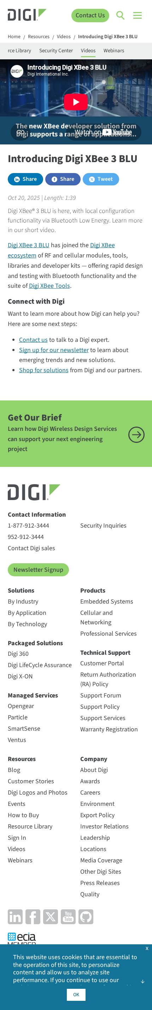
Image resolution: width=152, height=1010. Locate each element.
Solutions (21, 591)
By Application (27, 612)
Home (14, 37)
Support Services (102, 718)
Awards (90, 781)
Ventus (17, 740)
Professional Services (108, 633)
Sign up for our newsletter (54, 350)
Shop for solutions (44, 370)
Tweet (105, 179)
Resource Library (30, 826)
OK (76, 994)
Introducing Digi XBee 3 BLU (108, 37)
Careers (90, 792)
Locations (93, 849)
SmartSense (24, 728)
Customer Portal (102, 663)
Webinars (114, 50)
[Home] (27, 16)
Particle (18, 717)
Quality (89, 894)
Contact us (33, 339)
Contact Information (37, 515)
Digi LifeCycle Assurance (40, 665)
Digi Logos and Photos (38, 792)
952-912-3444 (26, 537)
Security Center (56, 50)
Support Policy (99, 706)
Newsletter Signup (38, 569)
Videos (64, 37)
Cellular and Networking (96, 617)
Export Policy (97, 815)
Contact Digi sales (31, 548)
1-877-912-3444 (28, 525)
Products (92, 591)
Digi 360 (18, 653)
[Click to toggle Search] (121, 15)
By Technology (27, 624)
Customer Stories (31, 781)
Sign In (17, 837)
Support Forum (100, 695)
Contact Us (90, 15)
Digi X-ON (20, 676)
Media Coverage (101, 860)
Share (30, 179)
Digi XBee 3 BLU (28, 245)
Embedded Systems (106, 601)
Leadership (95, 837)
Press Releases (100, 883)
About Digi (94, 770)
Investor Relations (104, 826)
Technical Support (105, 653)
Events (16, 804)
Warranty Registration (109, 729)
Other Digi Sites (100, 871)
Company (93, 759)
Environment (97, 804)
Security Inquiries (103, 525)
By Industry (23, 601)
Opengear (21, 706)
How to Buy (23, 815)
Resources (38, 37)
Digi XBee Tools (49, 285)
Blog (14, 770)
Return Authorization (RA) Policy (108, 679)
